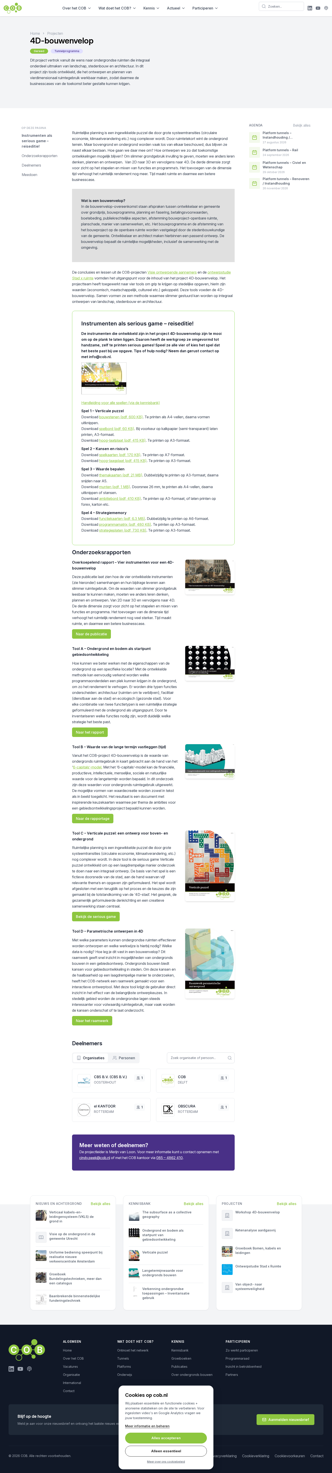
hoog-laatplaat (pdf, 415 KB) (122, 440)
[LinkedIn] (310, 8)
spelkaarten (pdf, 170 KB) (119, 455)
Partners (232, 1375)
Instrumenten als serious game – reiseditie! (37, 141)
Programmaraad (237, 1358)
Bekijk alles (302, 125)
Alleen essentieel (166, 1451)
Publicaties (179, 1366)
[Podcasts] (326, 8)
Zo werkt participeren (242, 1350)
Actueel (173, 8)
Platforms (124, 1366)
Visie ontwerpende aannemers (172, 272)
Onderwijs (124, 1375)
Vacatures (70, 1366)
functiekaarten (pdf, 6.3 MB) (122, 518)
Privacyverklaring (223, 1456)
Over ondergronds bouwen (192, 1375)
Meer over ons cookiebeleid (166, 1461)
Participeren (202, 8)
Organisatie (71, 1375)
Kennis (149, 8)
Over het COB (74, 8)
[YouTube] (318, 8)
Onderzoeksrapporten (39, 155)
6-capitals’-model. (87, 767)
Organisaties (93, 1058)
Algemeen (72, 1341)
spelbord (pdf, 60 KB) (116, 428)
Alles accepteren (166, 1438)
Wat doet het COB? (114, 8)
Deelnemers (31, 165)
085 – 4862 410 (169, 1157)
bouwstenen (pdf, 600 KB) (121, 417)
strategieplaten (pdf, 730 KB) (122, 530)
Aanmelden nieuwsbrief (288, 1419)
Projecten (55, 33)
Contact (69, 1391)
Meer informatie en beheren (147, 1426)
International (72, 1383)
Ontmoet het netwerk (133, 1350)
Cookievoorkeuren (290, 1456)
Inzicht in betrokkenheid (244, 1366)
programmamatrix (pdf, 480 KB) (125, 524)
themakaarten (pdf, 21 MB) (120, 475)
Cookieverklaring (255, 1456)
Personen (127, 1058)
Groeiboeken (181, 1358)
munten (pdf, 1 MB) (114, 487)
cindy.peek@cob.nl (94, 1157)
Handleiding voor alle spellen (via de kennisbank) (120, 402)
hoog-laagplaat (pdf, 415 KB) (123, 460)
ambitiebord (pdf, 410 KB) (120, 498)
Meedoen (29, 174)
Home (35, 33)
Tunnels (123, 1358)
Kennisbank (180, 1350)
